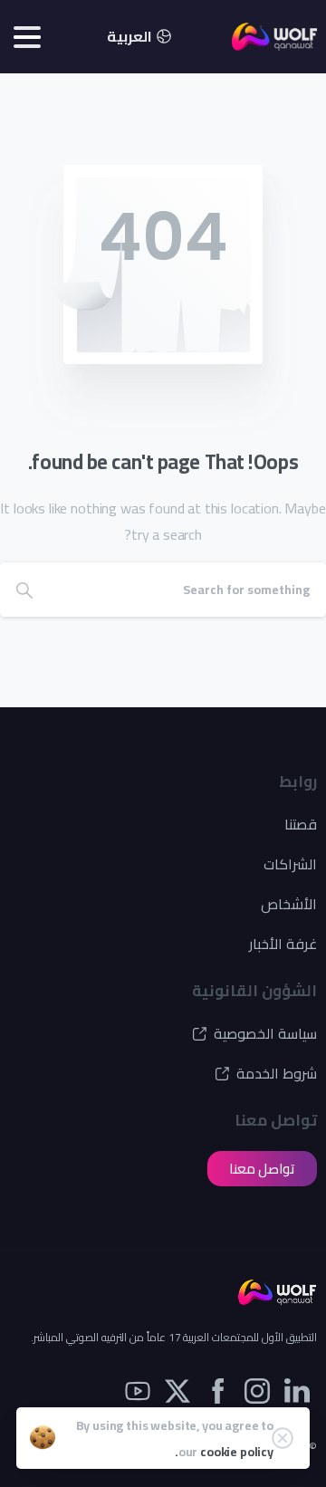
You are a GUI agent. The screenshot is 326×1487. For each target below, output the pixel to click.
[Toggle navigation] (27, 37)
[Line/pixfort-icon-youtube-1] (138, 1390)
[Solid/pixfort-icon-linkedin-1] (297, 1390)
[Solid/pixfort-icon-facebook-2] (217, 1390)
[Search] (24, 589)
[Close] (282, 1438)
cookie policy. (224, 1451)
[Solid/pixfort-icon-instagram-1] (257, 1390)
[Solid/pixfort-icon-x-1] (177, 1390)
